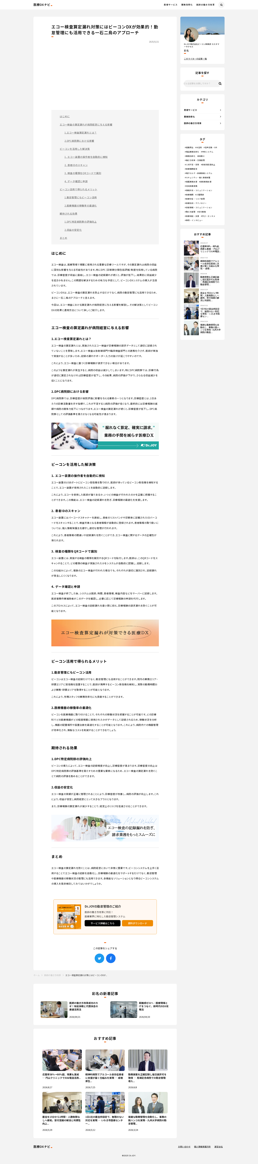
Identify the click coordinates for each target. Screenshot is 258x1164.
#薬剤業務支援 (205, 181)
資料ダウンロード (137, 923)
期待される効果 (68, 213)
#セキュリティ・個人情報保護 (197, 177)
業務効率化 (187, 4)
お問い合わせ (184, 1146)
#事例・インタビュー (194, 220)
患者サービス (171, 4)
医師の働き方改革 (205, 4)
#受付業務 (201, 212)
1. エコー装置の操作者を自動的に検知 (86, 157)
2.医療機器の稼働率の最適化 (80, 205)
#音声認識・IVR (210, 147)
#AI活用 (198, 147)
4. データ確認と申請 (76, 181)
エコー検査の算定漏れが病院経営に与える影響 (86, 124)
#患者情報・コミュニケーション (198, 207)
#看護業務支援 (191, 181)
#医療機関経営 (191, 169)
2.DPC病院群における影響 (79, 141)
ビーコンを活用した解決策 (75, 149)
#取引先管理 (190, 212)
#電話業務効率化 (192, 152)
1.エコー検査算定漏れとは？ (80, 132)
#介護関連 (199, 194)
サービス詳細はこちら (103, 923)
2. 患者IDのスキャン (76, 165)
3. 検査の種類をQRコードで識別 (82, 173)
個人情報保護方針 (202, 1146)
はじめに (65, 116)
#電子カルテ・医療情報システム (198, 173)
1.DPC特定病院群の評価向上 (80, 221)
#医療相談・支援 (192, 216)
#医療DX (201, 156)
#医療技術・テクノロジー (195, 203)
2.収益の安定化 (73, 230)
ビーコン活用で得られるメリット (78, 189)
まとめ (63, 238)
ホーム (36, 975)
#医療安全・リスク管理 (195, 199)
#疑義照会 (189, 147)
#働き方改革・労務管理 (195, 160)
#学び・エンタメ (208, 216)
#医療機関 (189, 194)
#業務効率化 (190, 156)
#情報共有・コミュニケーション (198, 190)
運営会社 (218, 1146)
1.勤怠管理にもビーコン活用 (80, 197)
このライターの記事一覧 (195, 58)
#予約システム (207, 152)
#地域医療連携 (191, 186)
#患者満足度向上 (208, 164)
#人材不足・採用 (192, 164)
